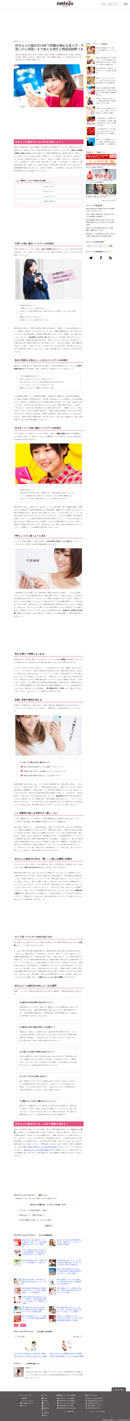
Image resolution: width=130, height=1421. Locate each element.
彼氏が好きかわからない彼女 (67, 1408)
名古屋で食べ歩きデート (94, 1408)
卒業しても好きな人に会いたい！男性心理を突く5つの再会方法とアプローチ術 (106, 101)
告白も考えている (48, 191)
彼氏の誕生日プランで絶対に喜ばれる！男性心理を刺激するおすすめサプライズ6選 (69, 1290)
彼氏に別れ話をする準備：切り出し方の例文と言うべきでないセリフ (100, 210)
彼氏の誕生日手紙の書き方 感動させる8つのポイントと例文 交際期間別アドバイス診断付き (34, 1290)
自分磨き (46, 1413)
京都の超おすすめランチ (94, 1403)
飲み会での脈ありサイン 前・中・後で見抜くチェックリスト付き (106, 50)
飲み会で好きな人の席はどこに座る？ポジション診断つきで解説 (106, 71)
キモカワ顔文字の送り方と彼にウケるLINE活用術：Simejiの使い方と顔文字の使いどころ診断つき (34, 1252)
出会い (46, 1398)
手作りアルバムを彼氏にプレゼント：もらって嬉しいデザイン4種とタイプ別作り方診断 (106, 111)
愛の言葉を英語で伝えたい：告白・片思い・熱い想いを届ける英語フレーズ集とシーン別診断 (69, 1309)
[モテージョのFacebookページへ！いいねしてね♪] (101, 258)
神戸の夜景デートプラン (94, 1405)
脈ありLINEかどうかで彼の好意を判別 (43, 1147)
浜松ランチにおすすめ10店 (95, 1398)
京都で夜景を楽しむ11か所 (95, 1400)
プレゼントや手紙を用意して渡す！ (34, 1210)
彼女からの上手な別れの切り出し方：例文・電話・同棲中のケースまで (100, 229)
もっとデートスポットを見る (97, 1411)
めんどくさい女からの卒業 (66, 1403)
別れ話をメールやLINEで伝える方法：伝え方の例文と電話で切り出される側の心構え (100, 235)
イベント (46, 1405)
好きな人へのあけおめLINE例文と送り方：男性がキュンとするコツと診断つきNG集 (69, 1242)
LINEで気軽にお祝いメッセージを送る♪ (36, 1220)
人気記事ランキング (28, 1403)
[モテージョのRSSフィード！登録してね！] (110, 258)
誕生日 (23, 1325)
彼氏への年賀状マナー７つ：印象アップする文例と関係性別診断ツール (34, 1318)
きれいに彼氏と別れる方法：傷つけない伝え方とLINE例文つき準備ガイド (100, 215)
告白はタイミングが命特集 (66, 1398)
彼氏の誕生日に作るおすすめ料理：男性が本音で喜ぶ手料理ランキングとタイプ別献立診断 (34, 1309)
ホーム (24, 1405)
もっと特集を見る (70, 1411)
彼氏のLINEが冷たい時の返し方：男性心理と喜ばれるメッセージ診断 (34, 1282)
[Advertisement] (65, 24)
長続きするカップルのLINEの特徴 (36, 1150)
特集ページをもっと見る (108, 200)
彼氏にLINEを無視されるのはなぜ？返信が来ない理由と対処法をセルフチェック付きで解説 (69, 1271)
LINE (16, 1325)
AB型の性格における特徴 (66, 1405)
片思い (46, 1400)
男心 (45, 1415)
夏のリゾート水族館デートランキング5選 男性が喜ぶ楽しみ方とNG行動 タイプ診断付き (106, 142)
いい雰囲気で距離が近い (48, 201)
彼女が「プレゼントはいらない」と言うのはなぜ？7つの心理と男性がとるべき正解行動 (106, 80)
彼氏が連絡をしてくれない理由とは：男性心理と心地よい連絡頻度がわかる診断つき (69, 1282)
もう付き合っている (49, 196)
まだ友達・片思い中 (49, 186)
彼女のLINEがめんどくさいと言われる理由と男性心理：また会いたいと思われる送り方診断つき (69, 1263)
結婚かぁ (46, 1408)
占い (45, 1410)
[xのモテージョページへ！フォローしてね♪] (91, 258)
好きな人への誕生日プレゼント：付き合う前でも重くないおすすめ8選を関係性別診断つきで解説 (69, 1318)
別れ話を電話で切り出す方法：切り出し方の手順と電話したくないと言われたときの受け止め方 (100, 222)
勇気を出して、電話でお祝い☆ (32, 1215)
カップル (46, 1403)
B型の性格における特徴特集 (67, 1400)
